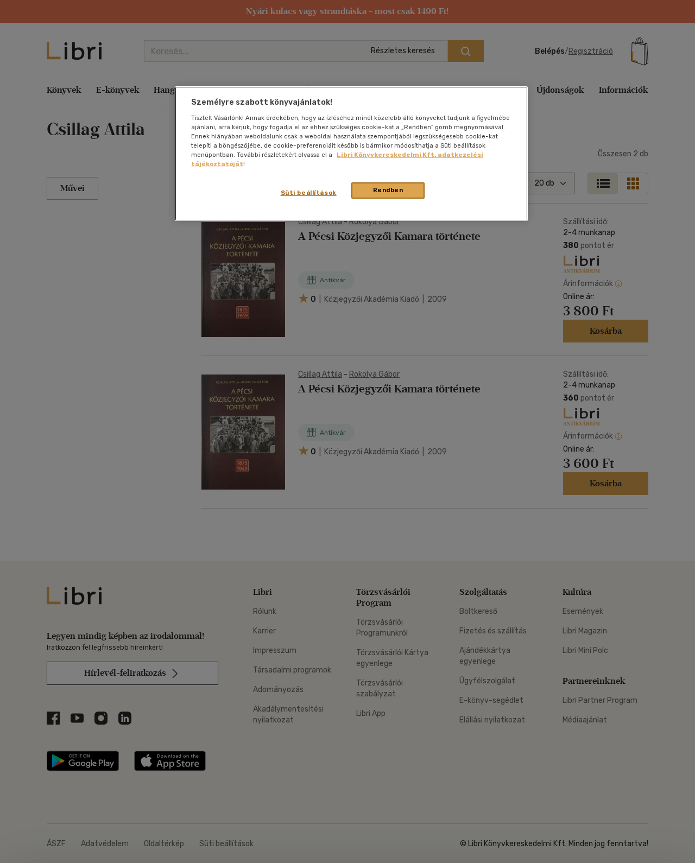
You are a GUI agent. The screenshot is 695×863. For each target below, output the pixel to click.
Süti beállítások (309, 192)
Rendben (388, 190)
